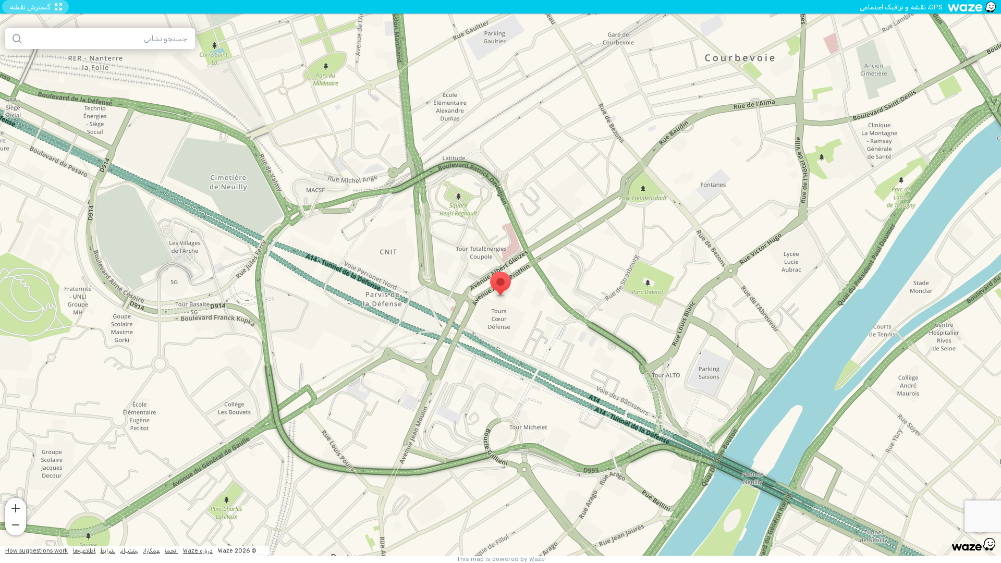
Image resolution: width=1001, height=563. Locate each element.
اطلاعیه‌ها (84, 550)
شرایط (108, 550)
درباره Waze (198, 550)
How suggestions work (36, 550)
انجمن (171, 550)
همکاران (151, 550)
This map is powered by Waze (501, 559)
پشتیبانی (129, 550)
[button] (15, 507)
